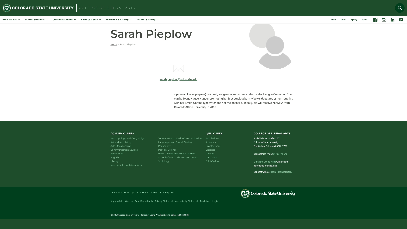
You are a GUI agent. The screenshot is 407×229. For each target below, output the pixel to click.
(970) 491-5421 (281, 154)
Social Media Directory (281, 172)
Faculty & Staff (89, 19)
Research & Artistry (117, 19)
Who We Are (9, 19)
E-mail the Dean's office (265, 161)
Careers (129, 201)
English (118, 157)
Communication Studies (128, 149)
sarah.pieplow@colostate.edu (178, 79)
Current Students (63, 19)
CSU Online (212, 161)
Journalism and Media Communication (178, 138)
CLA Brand (142, 192)
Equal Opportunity (144, 201)
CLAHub (154, 192)
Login (215, 201)
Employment (213, 146)
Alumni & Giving (146, 19)
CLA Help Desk (167, 192)
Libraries (210, 149)
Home (113, 44)
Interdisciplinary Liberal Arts (130, 165)
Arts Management (124, 145)
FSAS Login (129, 192)
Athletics (211, 142)
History (118, 161)
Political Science (171, 149)
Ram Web (211, 157)
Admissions (212, 138)
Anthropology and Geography (130, 138)
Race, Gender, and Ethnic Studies (178, 153)
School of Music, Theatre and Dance (178, 157)
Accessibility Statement (186, 201)
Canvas (210, 153)
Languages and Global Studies (178, 142)
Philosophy (168, 145)
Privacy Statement (164, 201)
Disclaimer (205, 201)
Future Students (35, 19)
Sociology (168, 161)
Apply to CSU (116, 201)
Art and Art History (125, 142)
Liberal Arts (116, 192)
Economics (120, 153)
